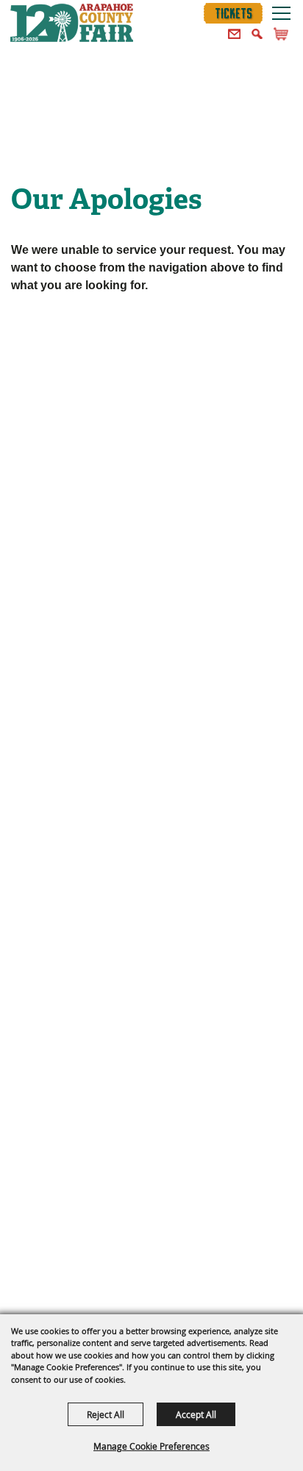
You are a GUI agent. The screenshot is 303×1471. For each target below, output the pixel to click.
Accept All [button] (196, 1414)
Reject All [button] (105, 1414)
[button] (234, 34)
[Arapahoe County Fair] (71, 26)
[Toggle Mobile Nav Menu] (281, 13)
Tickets (233, 13)
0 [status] (283, 33)
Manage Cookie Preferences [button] (151, 1446)
